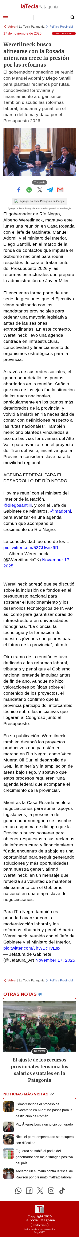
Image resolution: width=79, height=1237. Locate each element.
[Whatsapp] (18, 1190)
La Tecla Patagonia (31, 26)
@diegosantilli (17, 505)
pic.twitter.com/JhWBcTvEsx (31, 948)
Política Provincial (61, 26)
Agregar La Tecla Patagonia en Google (42, 201)
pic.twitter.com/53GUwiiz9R (30, 547)
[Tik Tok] (62, 1190)
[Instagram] (51, 1190)
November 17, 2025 (55, 960)
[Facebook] (29, 1190)
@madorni (60, 511)
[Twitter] (40, 1190)
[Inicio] (39, 6)
